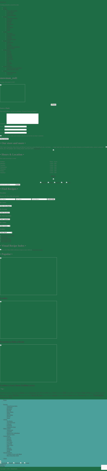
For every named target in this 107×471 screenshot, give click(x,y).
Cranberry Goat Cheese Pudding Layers (17, 385)
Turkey (91, 395)
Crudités (3, 298)
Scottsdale (9, 449)
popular (28, 395)
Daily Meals (39, 392)
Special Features (7, 452)
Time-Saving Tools (6, 240)
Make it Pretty (7, 428)
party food (21, 395)
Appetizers (3, 392)
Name (2, 126)
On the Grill (4, 237)
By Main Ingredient (5, 216)
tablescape (75, 395)
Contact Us (3, 464)
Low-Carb (102, 392)
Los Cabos (9, 442)
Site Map (2, 466)
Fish (75, 392)
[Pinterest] (57, 182)
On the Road (6, 436)
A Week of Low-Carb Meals (14, 454)
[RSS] (63, 182)
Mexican (5, 395)
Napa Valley (10, 445)
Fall (64, 392)
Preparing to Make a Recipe (12, 342)
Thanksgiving (82, 395)
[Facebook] (43, 182)
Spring (65, 395)
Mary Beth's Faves (6, 241)
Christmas (32, 392)
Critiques (9, 424)
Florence (9, 439)
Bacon (10, 392)
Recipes (5, 404)
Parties (16, 395)
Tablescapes (10, 430)
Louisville (9, 443)
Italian (97, 392)
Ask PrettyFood (11, 422)
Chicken (27, 392)
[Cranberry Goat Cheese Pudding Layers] (28, 381)
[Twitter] (50, 182)
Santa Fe (9, 448)
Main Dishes (10, 412)
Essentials (9, 425)
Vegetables (98, 395)
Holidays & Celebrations (13, 433)
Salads (8, 413)
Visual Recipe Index (37, 250)
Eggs (61, 392)
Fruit (83, 393)
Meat (1, 395)
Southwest (60, 395)
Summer (70, 395)
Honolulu (9, 440)
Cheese (22, 393)
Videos (6, 397)
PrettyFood (3, 2)
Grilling (88, 392)
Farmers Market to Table (7, 235)
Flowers (79, 392)
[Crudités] (28, 294)
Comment (3, 123)
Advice (5, 419)
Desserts (50, 392)
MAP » (53, 176)
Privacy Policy (21, 469)
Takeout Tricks (11, 434)
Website (2, 132)
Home (5, 400)
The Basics (10, 421)
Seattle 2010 (49, 395)
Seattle (8, 451)
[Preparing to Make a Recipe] (28, 338)
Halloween (93, 392)
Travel (88, 395)
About (5, 458)
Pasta (25, 395)
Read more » (37, 148)
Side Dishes (10, 415)
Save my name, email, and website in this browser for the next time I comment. (23, 136)
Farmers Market (70, 392)
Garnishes (9, 431)
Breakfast (17, 392)
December (46, 392)
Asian (7, 392)
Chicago (9, 437)
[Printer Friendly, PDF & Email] (53, 105)
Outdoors (10, 395)
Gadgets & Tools (11, 427)
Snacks (55, 395)
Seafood (44, 395)
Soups (8, 418)
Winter (10, 397)
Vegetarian (2, 397)
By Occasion (3, 209)
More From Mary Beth (13, 455)
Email (2, 129)
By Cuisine (3, 222)
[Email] (68, 182)
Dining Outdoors (5, 238)
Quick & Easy (37, 395)
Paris (8, 446)
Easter (58, 392)
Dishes (54, 392)
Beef (13, 392)
